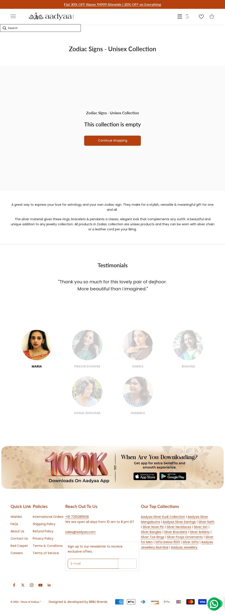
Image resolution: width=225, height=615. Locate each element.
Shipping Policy (44, 524)
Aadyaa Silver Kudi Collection (163, 517)
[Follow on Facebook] (14, 585)
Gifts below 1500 (167, 542)
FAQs (14, 524)
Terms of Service (46, 553)
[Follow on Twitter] (23, 585)
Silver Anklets (200, 532)
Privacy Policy (43, 538)
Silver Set (201, 527)
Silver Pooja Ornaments (185, 537)
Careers (17, 553)
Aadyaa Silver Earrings (179, 522)
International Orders (48, 517)
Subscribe (127, 563)
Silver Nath (206, 522)
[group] (112, 467)
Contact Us (19, 538)
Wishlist (16, 517)
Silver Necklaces (179, 527)
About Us (17, 531)
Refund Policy (43, 531)
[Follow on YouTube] (40, 585)
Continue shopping (112, 140)
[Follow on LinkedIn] (49, 585)
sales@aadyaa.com (80, 532)
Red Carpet (19, 546)
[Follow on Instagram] (31, 585)
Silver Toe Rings (152, 537)
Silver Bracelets (175, 532)
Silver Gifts (191, 542)
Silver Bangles (151, 532)
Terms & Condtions (48, 546)
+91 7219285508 (77, 517)
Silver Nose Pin (153, 527)
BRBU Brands (98, 602)
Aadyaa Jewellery (184, 547)
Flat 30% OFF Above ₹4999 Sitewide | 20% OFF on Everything (112, 4)
